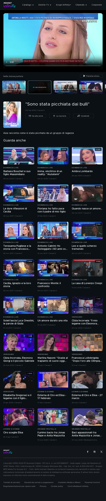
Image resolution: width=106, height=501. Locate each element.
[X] (101, 452)
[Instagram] (94, 452)
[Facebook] (87, 452)
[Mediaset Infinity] (9, 5)
